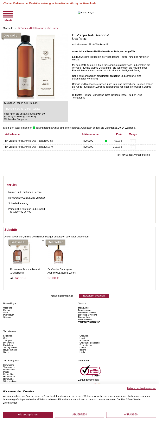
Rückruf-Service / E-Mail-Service (23, 108)
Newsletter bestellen (94, 295)
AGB (5, 312)
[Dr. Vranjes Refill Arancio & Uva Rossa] (35, 35)
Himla (82, 352)
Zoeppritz (7, 340)
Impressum (8, 315)
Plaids (6, 372)
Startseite (8, 28)
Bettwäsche (8, 365)
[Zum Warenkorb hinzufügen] (146, 141)
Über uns (7, 308)
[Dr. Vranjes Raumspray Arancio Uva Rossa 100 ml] (58, 253)
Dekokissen (9, 369)
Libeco (83, 347)
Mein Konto (83, 308)
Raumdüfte (8, 374)
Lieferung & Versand (87, 315)
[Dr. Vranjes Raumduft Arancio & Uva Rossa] (21, 253)
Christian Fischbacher (90, 343)
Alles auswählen (80, 236)
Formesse (84, 340)
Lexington (7, 336)
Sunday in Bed (10, 347)
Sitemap (7, 317)
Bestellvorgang (85, 310)
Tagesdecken (9, 367)
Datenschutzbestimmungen (141, 388)
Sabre (6, 352)
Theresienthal (86, 345)
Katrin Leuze (9, 345)
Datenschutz (84, 317)
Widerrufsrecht (85, 319)
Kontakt (6, 310)
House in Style (10, 350)
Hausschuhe (9, 376)
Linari (82, 338)
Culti (5, 338)
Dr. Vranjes (8, 343)
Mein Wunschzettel (87, 312)
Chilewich (84, 336)
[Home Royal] (86, 12)
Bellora (83, 350)
